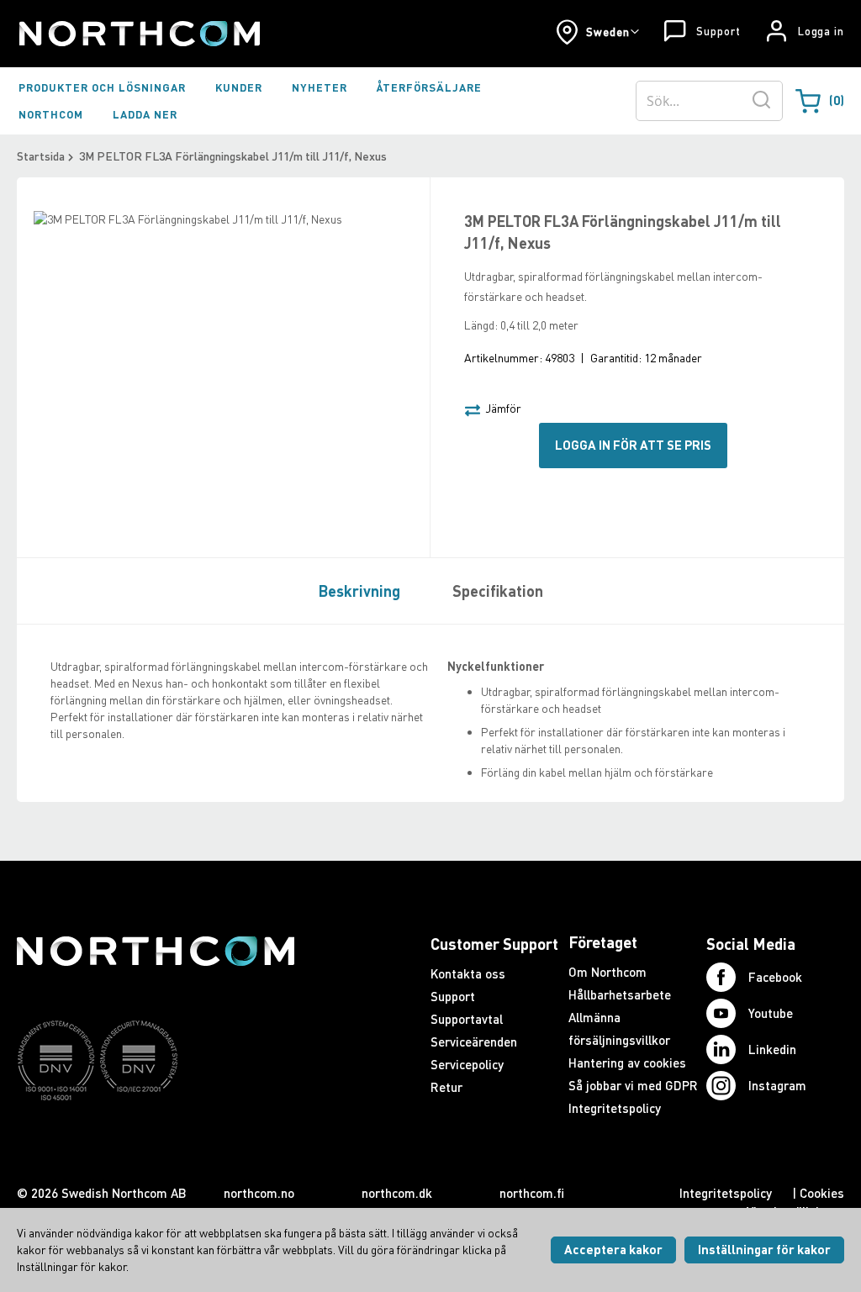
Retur (446, 1086)
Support (718, 31)
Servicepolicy (467, 1064)
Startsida (41, 156)
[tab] (355, 590)
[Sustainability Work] (155, 1133)
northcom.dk (397, 1192)
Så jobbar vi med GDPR (633, 1085)
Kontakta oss (467, 973)
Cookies (822, 1192)
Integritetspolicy (614, 1107)
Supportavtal (466, 1018)
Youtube (770, 1012)
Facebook (775, 976)
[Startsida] (138, 33)
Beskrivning (359, 591)
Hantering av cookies (627, 1062)
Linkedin (772, 1049)
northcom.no (259, 1192)
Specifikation (497, 591)
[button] (597, 31)
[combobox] (709, 101)
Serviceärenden (473, 1041)
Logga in (821, 31)
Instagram (777, 1085)
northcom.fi (531, 1192)
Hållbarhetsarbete (619, 994)
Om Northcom (607, 971)
